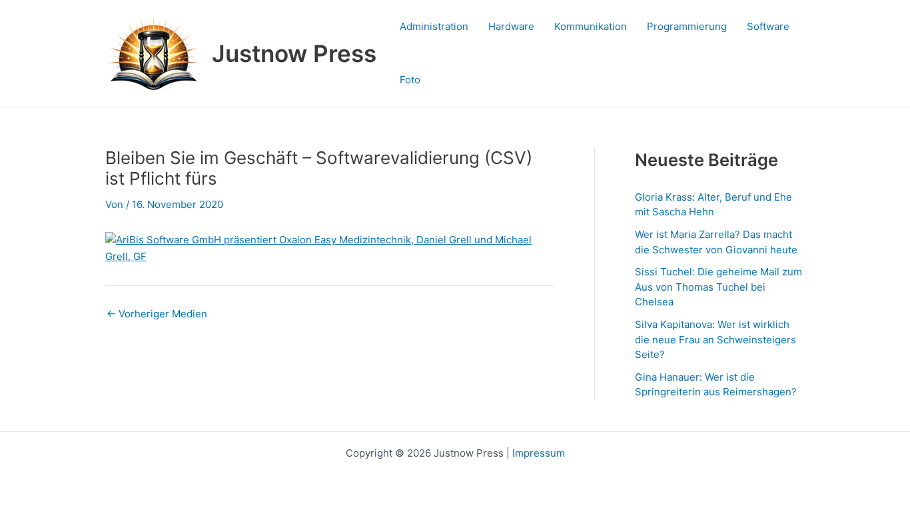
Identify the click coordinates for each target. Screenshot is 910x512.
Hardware (511, 26)
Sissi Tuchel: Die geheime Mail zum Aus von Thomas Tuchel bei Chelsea (718, 286)
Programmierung (687, 26)
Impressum (538, 453)
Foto (410, 79)
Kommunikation (590, 26)
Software (768, 26)
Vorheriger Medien (157, 314)
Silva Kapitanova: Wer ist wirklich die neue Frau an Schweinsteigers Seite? (715, 339)
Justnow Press (294, 53)
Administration (434, 26)
